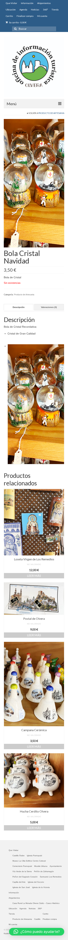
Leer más (34, 575)
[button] (36, 931)
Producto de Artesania (51, 113)
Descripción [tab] (19, 307)
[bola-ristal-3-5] (34, 182)
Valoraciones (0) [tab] (49, 307)
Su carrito (17, 22)
